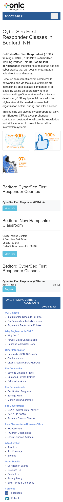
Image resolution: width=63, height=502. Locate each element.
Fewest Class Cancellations (22, 339)
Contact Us (13, 474)
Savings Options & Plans (21, 372)
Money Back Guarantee (20, 399)
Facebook (15, 492)
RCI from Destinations (19, 432)
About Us (12, 447)
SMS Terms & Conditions (21, 482)
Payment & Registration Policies (24, 325)
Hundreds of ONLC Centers (22, 354)
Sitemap (12, 455)
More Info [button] (10, 208)
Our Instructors (16, 358)
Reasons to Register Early (21, 344)
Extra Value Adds (17, 381)
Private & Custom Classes (21, 418)
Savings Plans (15, 395)
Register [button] (9, 289)
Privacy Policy (15, 478)
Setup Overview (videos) (21, 437)
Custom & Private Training (21, 377)
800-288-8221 (14, 16)
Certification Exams (18, 465)
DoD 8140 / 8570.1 (18, 414)
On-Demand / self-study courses (25, 321)
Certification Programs (19, 391)
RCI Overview (15, 428)
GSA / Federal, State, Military (23, 410)
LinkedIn (15, 498)
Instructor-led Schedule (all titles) (25, 316)
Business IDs (14, 470)
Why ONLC (13, 335)
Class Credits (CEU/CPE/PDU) (24, 362)
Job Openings (15, 451)
